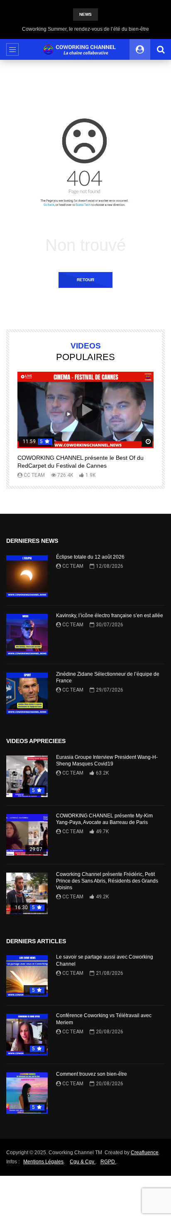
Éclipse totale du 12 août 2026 (90, 557)
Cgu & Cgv (82, 1162)
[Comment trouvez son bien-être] (27, 1093)
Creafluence (145, 1152)
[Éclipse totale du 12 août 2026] (27, 576)
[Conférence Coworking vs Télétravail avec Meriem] (27, 1034)
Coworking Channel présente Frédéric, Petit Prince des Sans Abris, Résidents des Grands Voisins (107, 880)
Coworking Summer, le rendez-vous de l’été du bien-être (85, 29)
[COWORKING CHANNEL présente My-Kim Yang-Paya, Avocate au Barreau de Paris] (27, 835)
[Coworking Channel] (85, 49)
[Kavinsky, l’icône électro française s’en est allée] (27, 634)
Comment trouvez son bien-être (91, 1074)
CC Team (34, 475)
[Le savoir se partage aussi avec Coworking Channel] (27, 976)
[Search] (160, 49)
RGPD (108, 1162)
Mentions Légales (43, 1162)
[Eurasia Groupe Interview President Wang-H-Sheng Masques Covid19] (27, 776)
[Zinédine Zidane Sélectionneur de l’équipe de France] (27, 693)
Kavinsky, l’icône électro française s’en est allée (109, 615)
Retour (85, 279)
